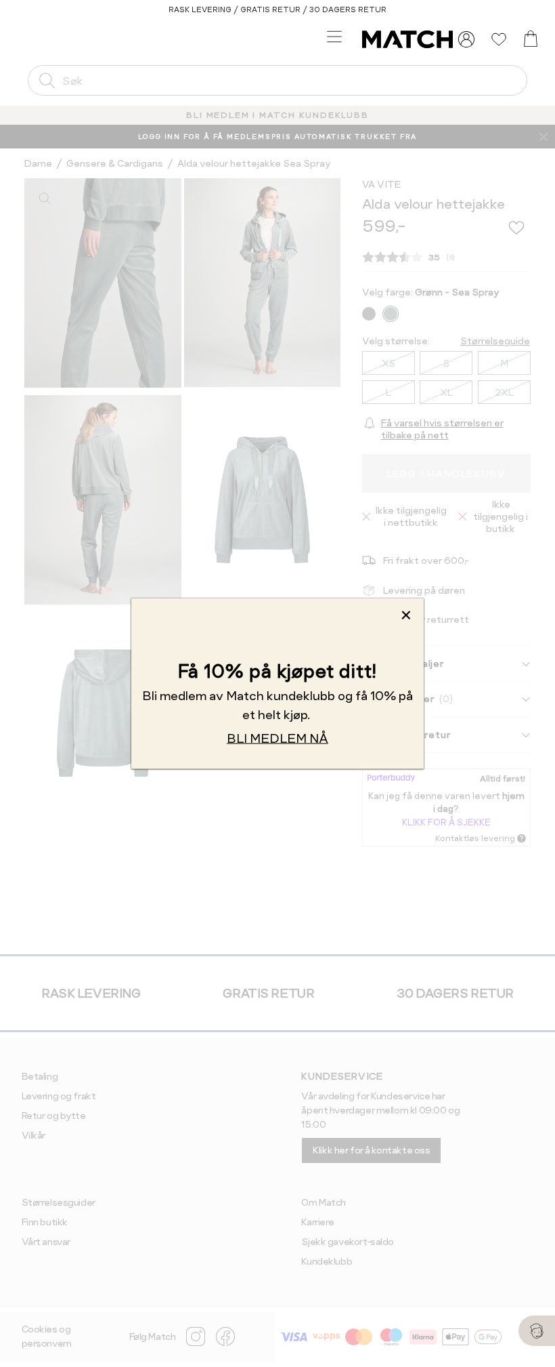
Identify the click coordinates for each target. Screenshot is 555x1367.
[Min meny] (466, 39)
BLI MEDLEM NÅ (277, 738)
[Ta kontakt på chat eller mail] (536, 1330)
